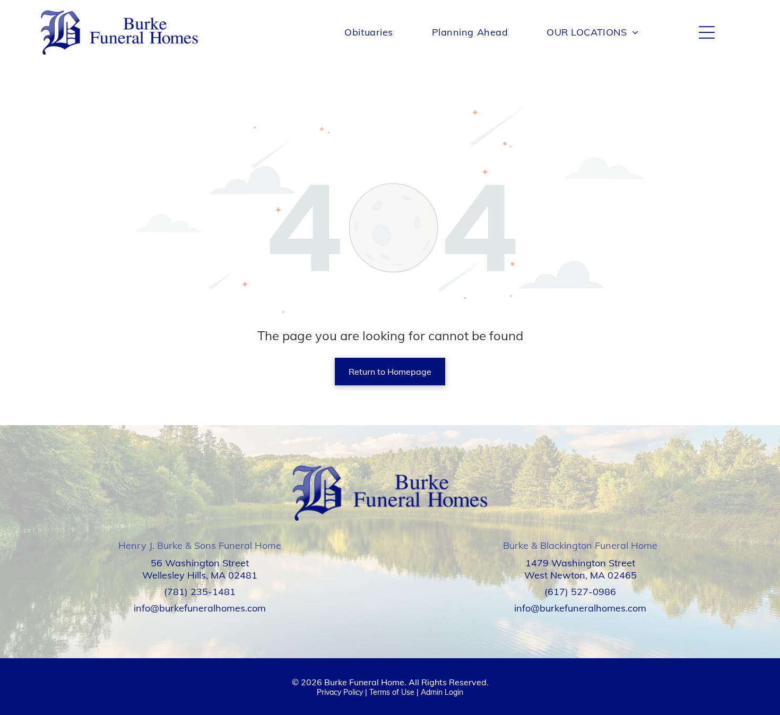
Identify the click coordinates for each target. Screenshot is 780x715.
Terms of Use (391, 692)
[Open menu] (707, 32)
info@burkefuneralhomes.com (200, 608)
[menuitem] (368, 32)
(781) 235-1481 (200, 591)
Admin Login (442, 692)
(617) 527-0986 (580, 591)
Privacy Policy (340, 692)
